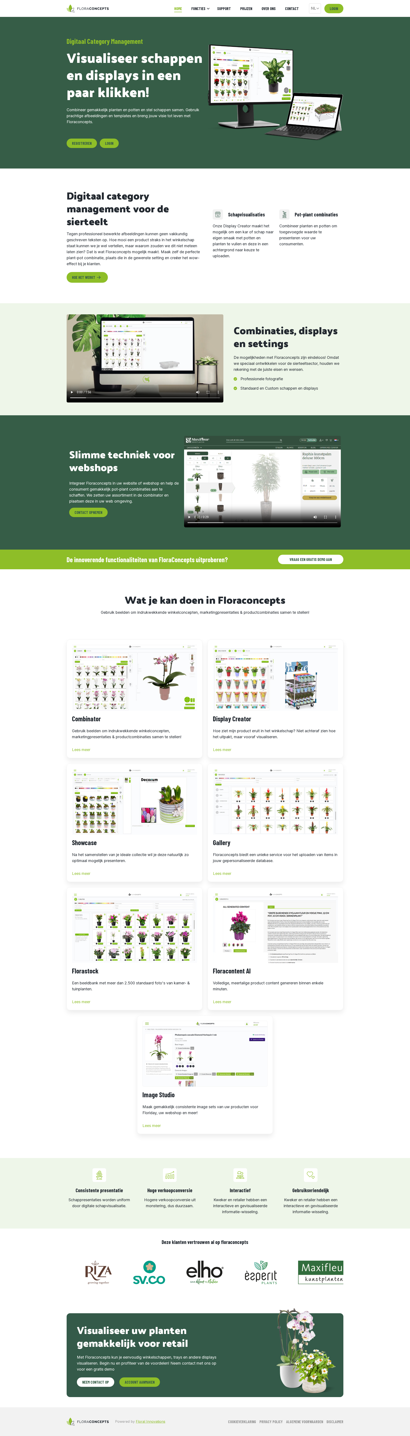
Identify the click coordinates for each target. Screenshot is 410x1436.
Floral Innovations (150, 1421)
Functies (198, 8)
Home (178, 8)
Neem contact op (95, 1382)
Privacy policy (271, 1421)
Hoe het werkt (83, 277)
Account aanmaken (140, 1382)
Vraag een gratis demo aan (311, 559)
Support (224, 8)
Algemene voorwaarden (304, 1421)
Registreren (82, 143)
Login (334, 8)
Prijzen (246, 8)
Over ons (269, 8)
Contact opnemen (88, 512)
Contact (292, 8)
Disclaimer (335, 1421)
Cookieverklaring (242, 1421)
